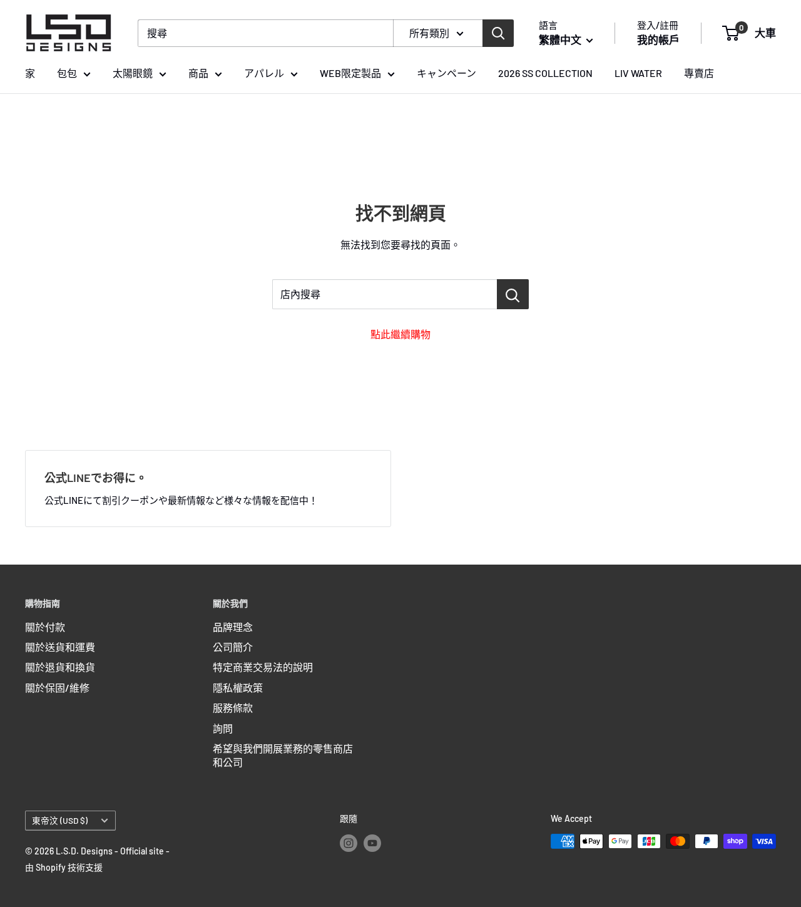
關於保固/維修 (57, 688)
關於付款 (45, 627)
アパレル (264, 73)
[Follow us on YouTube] (372, 842)
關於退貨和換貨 (60, 667)
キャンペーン (446, 73)
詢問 (223, 728)
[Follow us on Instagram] (348, 842)
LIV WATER (638, 73)
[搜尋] (498, 33)
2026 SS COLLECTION (545, 73)
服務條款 (233, 708)
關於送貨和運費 (60, 647)
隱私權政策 (238, 688)
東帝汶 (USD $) (60, 820)
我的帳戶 (658, 39)
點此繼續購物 (400, 334)
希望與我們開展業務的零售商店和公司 (283, 755)
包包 (67, 73)
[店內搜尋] (513, 294)
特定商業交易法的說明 (263, 667)
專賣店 (699, 73)
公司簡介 (233, 647)
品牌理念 (233, 627)
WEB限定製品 (350, 73)
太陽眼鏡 (133, 73)
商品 (198, 73)
